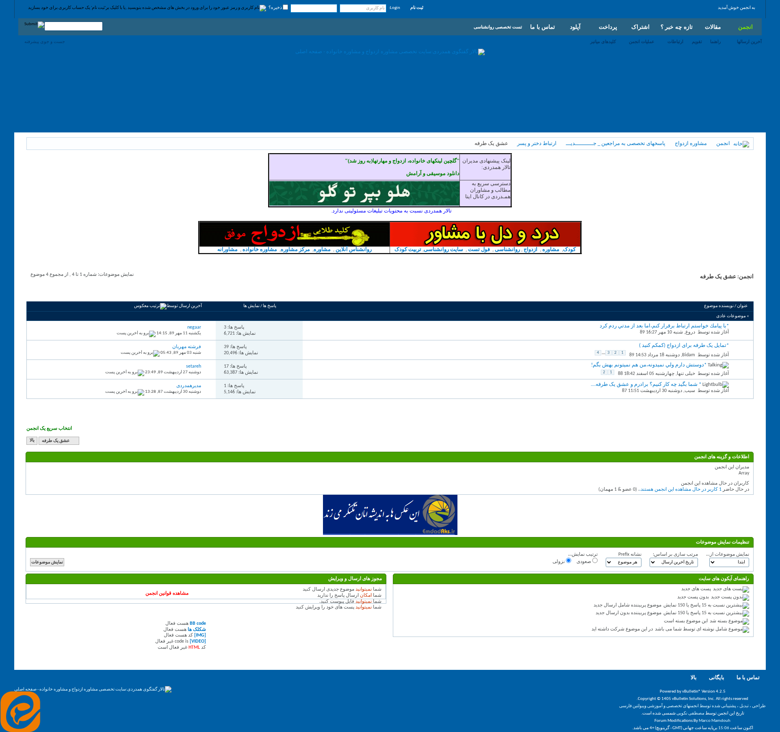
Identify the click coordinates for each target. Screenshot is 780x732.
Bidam (688, 355)
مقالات (713, 27)
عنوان (742, 306)
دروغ (690, 332)
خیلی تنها (686, 373)
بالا (32, 441)
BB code (198, 623)
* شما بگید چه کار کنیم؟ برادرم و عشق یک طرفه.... (646, 384)
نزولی (559, 561)
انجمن (745, 27)
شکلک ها (197, 629)
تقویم (697, 41)
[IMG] (200, 635)
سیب (690, 390)
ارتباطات (675, 41)
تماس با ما (542, 27)
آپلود (575, 27)
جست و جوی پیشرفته (44, 41)
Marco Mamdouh (714, 721)
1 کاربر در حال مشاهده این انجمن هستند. (680, 489)
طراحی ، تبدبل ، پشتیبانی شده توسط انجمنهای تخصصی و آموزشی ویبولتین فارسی (692, 706)
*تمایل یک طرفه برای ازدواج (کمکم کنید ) (684, 345)
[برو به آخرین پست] (136, 333)
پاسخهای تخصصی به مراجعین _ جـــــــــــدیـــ (615, 143)
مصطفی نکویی (690, 713)
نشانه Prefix (629, 554)
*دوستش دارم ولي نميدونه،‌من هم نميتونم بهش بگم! (648, 365)
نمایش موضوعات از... (727, 554)
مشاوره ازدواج (691, 143)
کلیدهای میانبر (603, 41)
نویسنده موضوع (719, 306)
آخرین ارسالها (749, 41)
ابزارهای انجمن (91, 292)
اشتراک (640, 27)
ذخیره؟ (276, 8)
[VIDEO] (198, 641)
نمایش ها (251, 306)
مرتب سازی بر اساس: (675, 554)
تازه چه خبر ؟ (677, 27)
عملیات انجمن (641, 41)
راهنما (715, 41)
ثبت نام (416, 8)
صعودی (584, 561)
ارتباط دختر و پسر (537, 143)
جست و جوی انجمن (50, 292)
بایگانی (716, 677)
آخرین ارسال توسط (184, 306)
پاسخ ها (269, 306)
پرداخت (608, 27)
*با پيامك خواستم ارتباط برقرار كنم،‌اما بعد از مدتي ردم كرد (664, 326)
